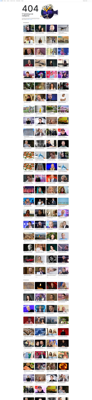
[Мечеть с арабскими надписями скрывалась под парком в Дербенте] (28, 237)
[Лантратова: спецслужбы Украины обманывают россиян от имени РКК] (63, 87)
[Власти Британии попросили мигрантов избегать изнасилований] (63, 41)
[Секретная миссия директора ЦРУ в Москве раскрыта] (40, 272)
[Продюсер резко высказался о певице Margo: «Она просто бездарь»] (63, 214)
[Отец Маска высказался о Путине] (40, 99)
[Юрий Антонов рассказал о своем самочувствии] (40, 76)
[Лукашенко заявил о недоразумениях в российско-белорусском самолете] (63, 30)
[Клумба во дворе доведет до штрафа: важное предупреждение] (63, 391)
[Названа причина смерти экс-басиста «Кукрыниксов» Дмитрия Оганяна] (40, 145)
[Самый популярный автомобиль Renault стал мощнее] (28, 318)
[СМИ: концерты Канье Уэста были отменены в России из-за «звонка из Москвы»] (40, 214)
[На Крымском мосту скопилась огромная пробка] (40, 341)
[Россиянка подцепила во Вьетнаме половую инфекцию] (51, 53)
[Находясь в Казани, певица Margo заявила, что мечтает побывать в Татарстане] (51, 341)
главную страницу (29, 19)
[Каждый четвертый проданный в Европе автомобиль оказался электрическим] (40, 295)
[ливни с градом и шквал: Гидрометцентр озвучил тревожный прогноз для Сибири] (40, 110)
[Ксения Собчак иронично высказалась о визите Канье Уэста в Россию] (63, 295)
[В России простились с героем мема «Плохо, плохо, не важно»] (40, 284)
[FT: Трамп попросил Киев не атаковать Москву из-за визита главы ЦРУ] (40, 379)
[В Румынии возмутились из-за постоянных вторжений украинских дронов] (40, 237)
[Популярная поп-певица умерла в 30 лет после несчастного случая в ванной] (40, 356)
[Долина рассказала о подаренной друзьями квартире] (51, 226)
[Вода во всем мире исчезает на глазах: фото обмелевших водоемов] (40, 64)
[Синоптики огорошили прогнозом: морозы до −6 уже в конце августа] (63, 64)
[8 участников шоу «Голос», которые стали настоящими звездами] (51, 330)
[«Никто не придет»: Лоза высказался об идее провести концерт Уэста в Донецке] (63, 249)
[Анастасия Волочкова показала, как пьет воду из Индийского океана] (63, 157)
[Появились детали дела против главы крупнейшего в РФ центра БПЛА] (51, 122)
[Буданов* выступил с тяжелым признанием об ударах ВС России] (51, 99)
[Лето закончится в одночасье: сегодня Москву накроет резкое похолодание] (51, 391)
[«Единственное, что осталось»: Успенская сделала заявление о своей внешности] (63, 356)
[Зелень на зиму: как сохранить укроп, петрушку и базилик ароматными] (51, 110)
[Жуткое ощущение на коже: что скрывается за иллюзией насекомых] (63, 99)
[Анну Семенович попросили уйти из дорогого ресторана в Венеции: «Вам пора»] (51, 356)
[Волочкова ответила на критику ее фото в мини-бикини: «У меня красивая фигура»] (28, 64)
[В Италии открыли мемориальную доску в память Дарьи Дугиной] (28, 134)
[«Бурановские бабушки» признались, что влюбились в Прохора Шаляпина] (28, 191)
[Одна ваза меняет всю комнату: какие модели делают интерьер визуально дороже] (40, 307)
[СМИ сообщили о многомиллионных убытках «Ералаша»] (63, 284)
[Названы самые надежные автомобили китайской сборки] (28, 260)
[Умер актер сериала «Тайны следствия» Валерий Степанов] (51, 284)
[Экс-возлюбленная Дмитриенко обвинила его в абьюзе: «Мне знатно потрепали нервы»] (28, 76)
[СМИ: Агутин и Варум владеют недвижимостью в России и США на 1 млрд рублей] (28, 41)
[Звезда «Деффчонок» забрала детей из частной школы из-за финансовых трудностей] (28, 295)
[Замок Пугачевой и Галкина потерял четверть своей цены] (28, 249)
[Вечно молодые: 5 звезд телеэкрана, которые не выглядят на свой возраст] (51, 30)
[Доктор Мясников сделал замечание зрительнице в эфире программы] (63, 272)
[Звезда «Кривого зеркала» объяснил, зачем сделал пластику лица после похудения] (28, 272)
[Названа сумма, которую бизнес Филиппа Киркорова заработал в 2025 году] (63, 180)
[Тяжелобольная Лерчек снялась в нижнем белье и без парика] (28, 214)
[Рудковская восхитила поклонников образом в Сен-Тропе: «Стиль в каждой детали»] (28, 330)
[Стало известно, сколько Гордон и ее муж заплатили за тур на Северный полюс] (40, 53)
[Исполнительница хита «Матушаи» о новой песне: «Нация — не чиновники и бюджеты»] (51, 76)
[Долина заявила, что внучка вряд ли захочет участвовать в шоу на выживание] (63, 330)
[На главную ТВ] (2, 1)
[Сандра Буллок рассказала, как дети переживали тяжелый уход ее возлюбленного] (63, 318)
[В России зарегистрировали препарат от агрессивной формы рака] (40, 157)
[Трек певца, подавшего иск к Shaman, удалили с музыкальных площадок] (28, 379)
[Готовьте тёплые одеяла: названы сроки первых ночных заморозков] (28, 87)
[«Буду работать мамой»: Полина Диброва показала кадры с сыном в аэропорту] (63, 191)
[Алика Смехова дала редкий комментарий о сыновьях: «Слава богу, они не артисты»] (51, 249)
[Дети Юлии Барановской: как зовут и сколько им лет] (63, 368)
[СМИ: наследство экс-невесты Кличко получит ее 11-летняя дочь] (51, 180)
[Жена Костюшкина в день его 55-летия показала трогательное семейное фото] (40, 180)
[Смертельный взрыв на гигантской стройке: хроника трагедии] (63, 122)
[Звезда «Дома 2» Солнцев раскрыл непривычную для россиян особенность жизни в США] (40, 318)
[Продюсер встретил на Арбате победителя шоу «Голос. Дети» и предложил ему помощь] (28, 391)
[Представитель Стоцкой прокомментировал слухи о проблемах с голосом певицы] (28, 203)
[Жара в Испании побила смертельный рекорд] (51, 237)
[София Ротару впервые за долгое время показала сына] (63, 76)
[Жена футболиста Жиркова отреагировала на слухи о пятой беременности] (40, 249)
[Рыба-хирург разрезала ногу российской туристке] (63, 203)
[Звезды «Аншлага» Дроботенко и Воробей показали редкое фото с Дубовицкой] (51, 203)
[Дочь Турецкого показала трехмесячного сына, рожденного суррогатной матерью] (28, 99)
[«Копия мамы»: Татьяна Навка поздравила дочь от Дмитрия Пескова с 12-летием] (51, 64)
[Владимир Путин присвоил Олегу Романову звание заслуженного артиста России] (51, 145)
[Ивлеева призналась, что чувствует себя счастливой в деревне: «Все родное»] (40, 330)
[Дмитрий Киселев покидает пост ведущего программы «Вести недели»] (28, 53)
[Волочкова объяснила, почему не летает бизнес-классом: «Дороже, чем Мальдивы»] (63, 237)
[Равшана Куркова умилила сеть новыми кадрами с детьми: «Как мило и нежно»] (51, 87)
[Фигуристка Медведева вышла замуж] (40, 391)
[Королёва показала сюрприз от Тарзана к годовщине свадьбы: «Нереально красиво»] (40, 30)
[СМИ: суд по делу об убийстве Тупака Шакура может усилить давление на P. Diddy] (51, 260)
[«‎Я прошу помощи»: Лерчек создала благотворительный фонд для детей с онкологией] (28, 284)
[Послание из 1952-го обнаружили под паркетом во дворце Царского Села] (28, 356)
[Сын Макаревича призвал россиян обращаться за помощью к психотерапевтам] (40, 134)
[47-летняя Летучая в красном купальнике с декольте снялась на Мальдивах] (40, 260)
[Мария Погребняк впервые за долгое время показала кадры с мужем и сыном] (63, 307)
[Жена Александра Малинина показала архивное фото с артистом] (63, 226)
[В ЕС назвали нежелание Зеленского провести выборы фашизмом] (63, 145)
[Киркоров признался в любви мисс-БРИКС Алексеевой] (63, 260)
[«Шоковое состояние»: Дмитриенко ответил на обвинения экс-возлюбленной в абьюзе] (40, 122)
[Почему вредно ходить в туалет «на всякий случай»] (51, 214)
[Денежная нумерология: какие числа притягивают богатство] (63, 341)
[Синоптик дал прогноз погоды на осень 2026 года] (51, 41)
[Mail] (1, 1)
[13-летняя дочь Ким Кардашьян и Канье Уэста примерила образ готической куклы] (40, 191)
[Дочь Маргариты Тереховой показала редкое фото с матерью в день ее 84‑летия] (51, 157)
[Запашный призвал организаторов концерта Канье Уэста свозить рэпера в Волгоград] (28, 226)
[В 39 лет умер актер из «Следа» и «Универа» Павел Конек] (51, 379)
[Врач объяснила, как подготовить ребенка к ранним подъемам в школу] (51, 272)
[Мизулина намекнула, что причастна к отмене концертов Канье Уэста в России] (51, 168)
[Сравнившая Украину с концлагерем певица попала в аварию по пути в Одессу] (40, 368)
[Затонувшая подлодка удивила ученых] (40, 87)
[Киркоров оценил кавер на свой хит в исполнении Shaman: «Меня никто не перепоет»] (40, 226)
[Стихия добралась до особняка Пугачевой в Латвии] (63, 53)
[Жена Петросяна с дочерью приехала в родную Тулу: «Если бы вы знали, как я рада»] (40, 41)
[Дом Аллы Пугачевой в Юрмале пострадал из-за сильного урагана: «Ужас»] (51, 191)
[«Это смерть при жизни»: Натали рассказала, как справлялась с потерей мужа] (40, 168)
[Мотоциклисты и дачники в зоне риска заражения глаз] (28, 110)
